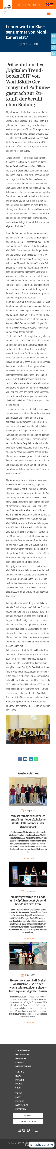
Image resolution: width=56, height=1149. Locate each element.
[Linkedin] (31, 759)
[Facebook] (20, 759)
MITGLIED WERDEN (28, 1121)
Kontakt (28, 1115)
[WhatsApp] (36, 759)
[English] (48, 4)
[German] (52, 4)
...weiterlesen (28, 857)
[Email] (25, 759)
